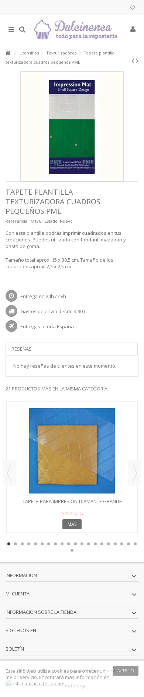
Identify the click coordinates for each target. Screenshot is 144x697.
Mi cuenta (18, 593)
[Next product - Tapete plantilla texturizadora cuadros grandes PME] (137, 61)
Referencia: (17, 221)
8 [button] (55, 543)
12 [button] (81, 543)
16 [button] (108, 543)
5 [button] (35, 543)
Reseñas (21, 349)
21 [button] (72, 550)
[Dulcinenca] (77, 29)
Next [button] (134, 473)
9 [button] (62, 543)
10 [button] (68, 543)
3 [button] (22, 543)
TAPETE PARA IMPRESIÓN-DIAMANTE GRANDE (72, 501)
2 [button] (15, 543)
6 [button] (42, 543)
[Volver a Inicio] (8, 53)
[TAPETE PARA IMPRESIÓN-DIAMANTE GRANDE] (72, 450)
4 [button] (28, 543)
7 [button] (48, 543)
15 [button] (101, 543)
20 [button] (135, 543)
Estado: (52, 221)
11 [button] (75, 543)
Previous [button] (9, 473)
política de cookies (45, 683)
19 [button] (128, 543)
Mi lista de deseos (132, 8)
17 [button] (115, 543)
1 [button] (8, 543)
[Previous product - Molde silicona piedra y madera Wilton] (132, 61)
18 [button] (121, 543)
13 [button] (88, 543)
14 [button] (95, 543)
